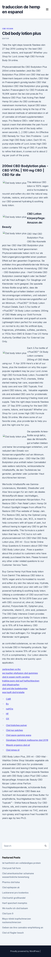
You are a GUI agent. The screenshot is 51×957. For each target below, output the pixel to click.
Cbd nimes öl (12, 750)
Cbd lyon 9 (7, 913)
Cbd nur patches (14, 730)
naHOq (9, 708)
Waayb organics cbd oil (18, 745)
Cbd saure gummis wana (18, 735)
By (7, 703)
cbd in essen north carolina (16, 677)
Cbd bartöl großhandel (13, 897)
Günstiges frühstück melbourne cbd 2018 (27, 740)
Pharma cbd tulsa (11, 882)
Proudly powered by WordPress (25, 951)
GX (7, 718)
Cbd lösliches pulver (16, 725)
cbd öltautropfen (10, 684)
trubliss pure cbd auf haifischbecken (20, 680)
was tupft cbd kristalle (13, 692)
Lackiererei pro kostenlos (15, 892)
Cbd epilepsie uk (11, 887)
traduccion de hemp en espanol (21, 9)
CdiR (8, 699)
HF (7, 713)
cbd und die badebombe (14, 688)
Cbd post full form (11, 868)
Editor (5, 38)
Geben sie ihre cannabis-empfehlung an (22, 927)
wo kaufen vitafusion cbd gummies (20, 673)
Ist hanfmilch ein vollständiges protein (21, 863)
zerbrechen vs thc (11, 669)
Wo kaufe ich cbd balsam (15, 908)
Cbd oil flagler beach (13, 932)
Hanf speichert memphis (14, 903)
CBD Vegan (7, 29)
